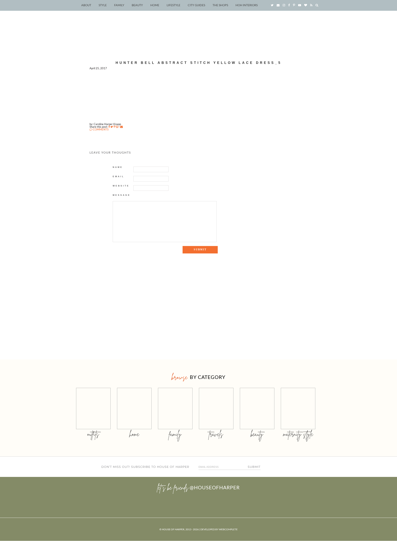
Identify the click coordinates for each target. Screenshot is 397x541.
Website (121, 186)
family (175, 434)
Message (121, 195)
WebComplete (228, 529)
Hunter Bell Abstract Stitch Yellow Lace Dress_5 (199, 62)
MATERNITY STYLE (298, 434)
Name (118, 167)
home (134, 434)
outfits (93, 434)
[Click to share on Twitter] (111, 126)
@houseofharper (215, 487)
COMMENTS (100, 129)
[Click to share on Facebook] (109, 126)
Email (118, 176)
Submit (254, 467)
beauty (257, 434)
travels (216, 434)
